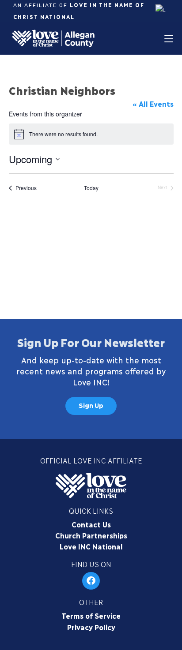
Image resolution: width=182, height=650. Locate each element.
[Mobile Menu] (168, 38)
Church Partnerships (91, 535)
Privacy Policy (91, 627)
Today (91, 187)
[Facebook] (91, 581)
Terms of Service (91, 615)
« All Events (153, 103)
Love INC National (91, 546)
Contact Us (91, 524)
